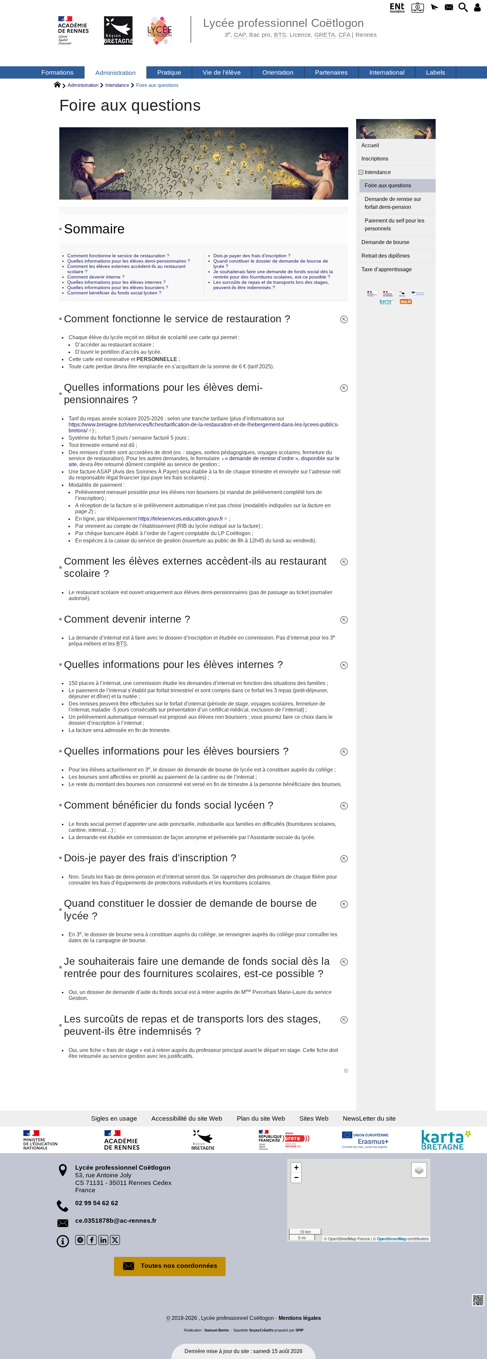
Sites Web (314, 1118)
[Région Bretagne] (203, 1140)
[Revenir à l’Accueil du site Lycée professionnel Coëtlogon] (115, 23)
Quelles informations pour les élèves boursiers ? (117, 287)
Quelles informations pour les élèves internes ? (116, 282)
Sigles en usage (114, 1118)
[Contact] (449, 8)
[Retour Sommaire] (341, 319)
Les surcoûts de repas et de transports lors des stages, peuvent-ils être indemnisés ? (271, 284)
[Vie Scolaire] (418, 9)
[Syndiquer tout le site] (406, 301)
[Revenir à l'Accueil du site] (60, 85)
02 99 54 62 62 (96, 1203)
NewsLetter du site (369, 1118)
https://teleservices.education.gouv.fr (180, 519)
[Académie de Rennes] (121, 1140)
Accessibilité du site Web (186, 1118)
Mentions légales (300, 1318)
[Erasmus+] (365, 1140)
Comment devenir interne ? (96, 276)
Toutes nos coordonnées (179, 1265)
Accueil (370, 145)
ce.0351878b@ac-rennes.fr (115, 1220)
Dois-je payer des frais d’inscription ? (252, 255)
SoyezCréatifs (261, 1330)
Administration (83, 85)
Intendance (117, 85)
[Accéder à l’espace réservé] (477, 8)
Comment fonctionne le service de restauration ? (118, 255)
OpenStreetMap (391, 1239)
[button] (435, 8)
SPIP (299, 1330)
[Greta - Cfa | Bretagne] (284, 1140)
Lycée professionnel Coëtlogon (290, 26)
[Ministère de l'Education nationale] (40, 1140)
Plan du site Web (261, 1118)
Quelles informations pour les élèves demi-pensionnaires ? (128, 261)
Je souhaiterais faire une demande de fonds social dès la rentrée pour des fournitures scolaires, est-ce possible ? (273, 274)
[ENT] (397, 9)
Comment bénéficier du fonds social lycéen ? (114, 292)
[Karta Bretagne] (446, 1140)
